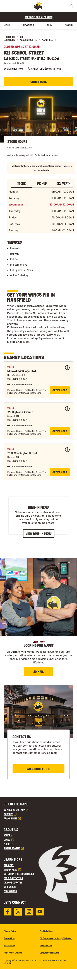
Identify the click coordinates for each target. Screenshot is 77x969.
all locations (13, 38)
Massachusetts (28, 39)
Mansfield (47, 39)
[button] (38, 380)
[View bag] (71, 6)
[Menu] (5, 6)
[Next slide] (69, 183)
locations (9, 37)
